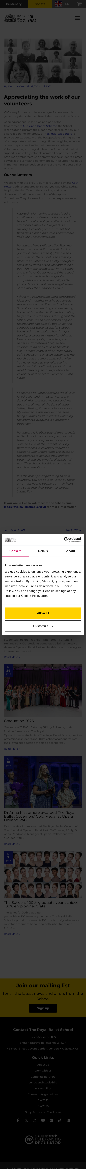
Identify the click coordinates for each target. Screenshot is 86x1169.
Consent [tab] (15, 550)
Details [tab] (43, 550)
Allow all (43, 613)
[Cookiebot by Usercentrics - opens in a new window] (63, 539)
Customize (40, 626)
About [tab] (70, 550)
